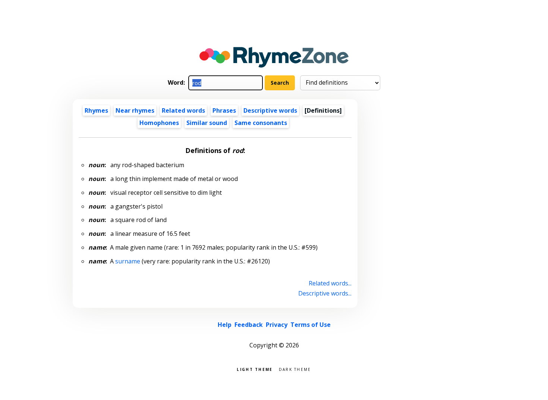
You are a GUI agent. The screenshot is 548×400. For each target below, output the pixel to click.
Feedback (248, 325)
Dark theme (295, 368)
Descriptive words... (325, 293)
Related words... (330, 283)
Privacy (276, 325)
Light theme (255, 368)
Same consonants (260, 123)
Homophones (159, 123)
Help (225, 325)
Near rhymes (135, 110)
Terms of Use (310, 325)
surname (127, 261)
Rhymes (96, 110)
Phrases (224, 110)
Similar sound (206, 123)
